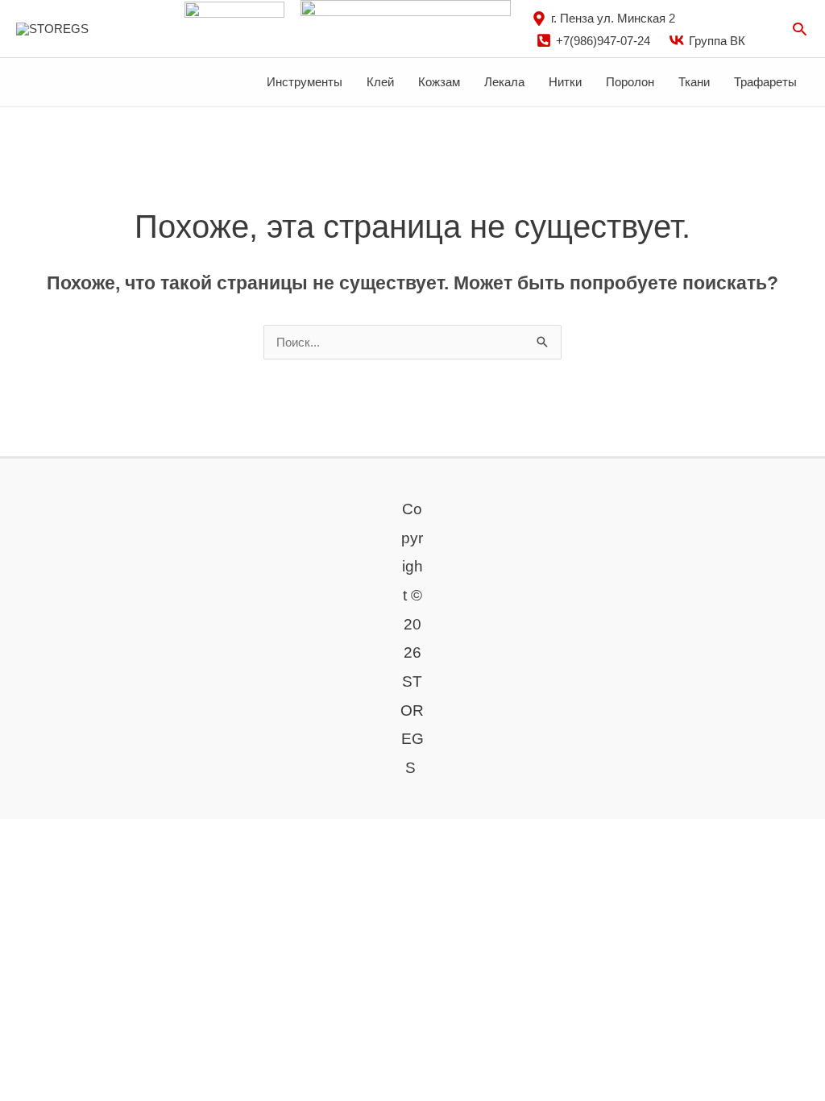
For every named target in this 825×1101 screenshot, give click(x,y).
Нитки (565, 82)
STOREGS (130, 28)
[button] (799, 28)
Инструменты (304, 82)
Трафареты (765, 82)
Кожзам (439, 82)
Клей (380, 82)
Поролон (630, 82)
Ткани (694, 82)
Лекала (504, 82)
